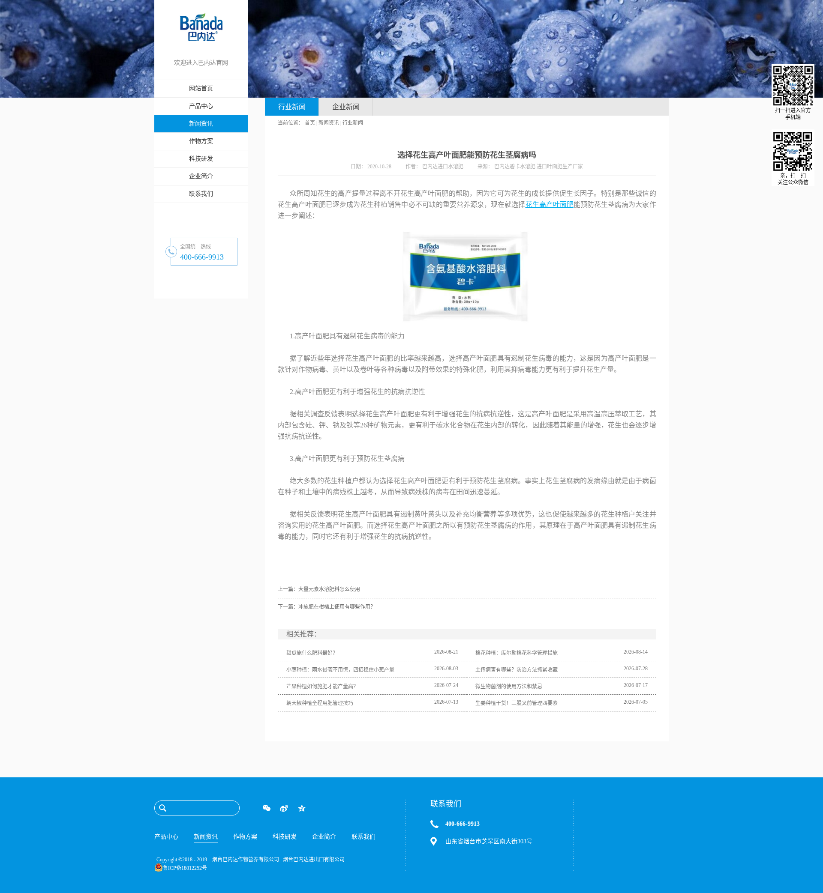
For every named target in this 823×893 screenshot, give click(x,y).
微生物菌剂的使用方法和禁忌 (508, 687)
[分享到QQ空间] (301, 808)
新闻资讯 (328, 123)
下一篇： (326, 607)
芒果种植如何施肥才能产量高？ (322, 687)
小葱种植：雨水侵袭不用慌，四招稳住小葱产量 (340, 670)
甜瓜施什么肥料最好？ (312, 653)
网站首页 (201, 88)
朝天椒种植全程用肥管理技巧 (319, 703)
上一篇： (319, 589)
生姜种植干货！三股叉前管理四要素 (516, 703)
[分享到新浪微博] (283, 808)
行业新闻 (352, 123)
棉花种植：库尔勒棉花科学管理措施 (516, 653)
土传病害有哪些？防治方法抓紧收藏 (516, 670)
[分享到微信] (266, 808)
